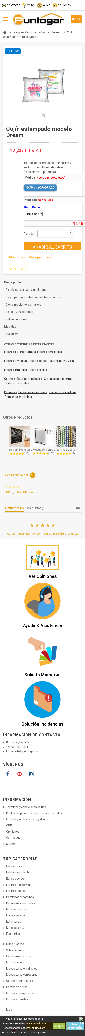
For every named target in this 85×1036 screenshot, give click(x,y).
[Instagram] (31, 774)
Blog (9, 1009)
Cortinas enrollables (29, 378)
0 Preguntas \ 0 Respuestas (22, 492)
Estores (9, 352)
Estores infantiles (15, 370)
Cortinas (9, 378)
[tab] (14, 509)
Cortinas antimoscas (19, 980)
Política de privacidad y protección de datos (34, 813)
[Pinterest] (19, 774)
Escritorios (13, 933)
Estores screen (37, 360)
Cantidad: (30, 233)
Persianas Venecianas (20, 903)
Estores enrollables (49, 352)
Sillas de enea (15, 950)
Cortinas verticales (17, 383)
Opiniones (12, 831)
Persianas (10, 392)
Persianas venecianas (32, 392)
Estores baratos (25, 352)
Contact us (13, 837)
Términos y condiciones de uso (26, 807)
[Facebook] (7, 774)
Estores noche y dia (61, 360)
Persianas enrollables (19, 396)
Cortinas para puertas (58, 378)
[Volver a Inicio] (4, 32)
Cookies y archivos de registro (25, 819)
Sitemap (11, 843)
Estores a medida (15, 360)
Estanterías (13, 921)
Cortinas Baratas (17, 999)
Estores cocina (37, 370)
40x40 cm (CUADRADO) (40, 187)
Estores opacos (16, 890)
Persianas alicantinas (62, 392)
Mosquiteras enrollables (21, 968)
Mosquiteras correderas (21, 974)
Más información (74, 1026)
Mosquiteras (14, 962)
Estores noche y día (18, 884)
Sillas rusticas (15, 944)
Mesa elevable (15, 915)
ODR (9, 825)
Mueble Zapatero (17, 909)
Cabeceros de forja (18, 956)
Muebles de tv (15, 927)
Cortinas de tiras (16, 987)
